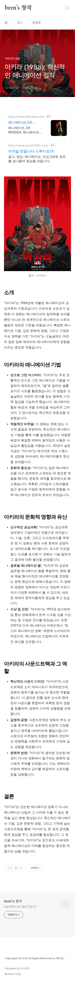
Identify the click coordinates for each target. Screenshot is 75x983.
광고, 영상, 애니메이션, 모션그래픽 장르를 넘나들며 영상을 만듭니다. (37, 159)
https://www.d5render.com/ (26, 116)
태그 (20, 23)
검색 (58, 8)
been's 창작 (18, 8)
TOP (67, 959)
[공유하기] (15, 868)
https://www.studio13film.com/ (28, 145)
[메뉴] (67, 8)
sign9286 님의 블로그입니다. (20, 906)
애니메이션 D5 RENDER (20, 122)
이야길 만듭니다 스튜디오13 (31, 151)
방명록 (36, 23)
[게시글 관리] (20, 868)
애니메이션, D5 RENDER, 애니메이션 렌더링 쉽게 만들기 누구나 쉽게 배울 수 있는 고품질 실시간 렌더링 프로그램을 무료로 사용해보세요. (25, 130)
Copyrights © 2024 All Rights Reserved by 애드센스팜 (36, 958)
